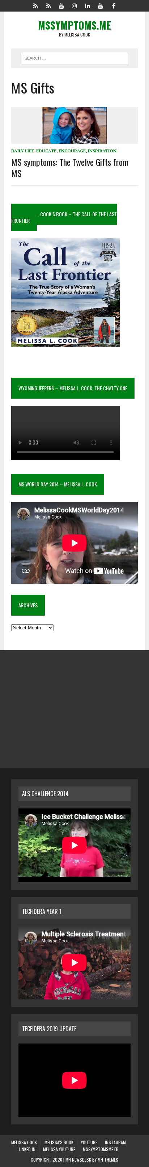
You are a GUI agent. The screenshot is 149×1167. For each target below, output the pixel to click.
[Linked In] (87, 5)
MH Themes (108, 1160)
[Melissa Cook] (35, 5)
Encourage (72, 150)
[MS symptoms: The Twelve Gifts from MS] (74, 139)
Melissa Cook (24, 1142)
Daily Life (22, 150)
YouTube (89, 1142)
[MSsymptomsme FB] (113, 5)
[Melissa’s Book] (48, 5)
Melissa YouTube (59, 1149)
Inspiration (102, 150)
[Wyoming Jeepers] (61, 5)
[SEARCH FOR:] (74, 57)
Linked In (27, 1149)
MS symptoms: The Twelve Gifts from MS (69, 167)
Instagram (115, 1142)
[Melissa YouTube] (100, 5)
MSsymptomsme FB (101, 1149)
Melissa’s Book (58, 1142)
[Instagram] (74, 5)
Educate (46, 150)
